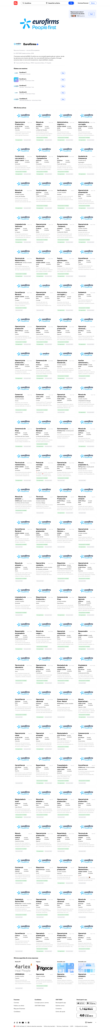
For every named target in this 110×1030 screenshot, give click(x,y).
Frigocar (38, 961)
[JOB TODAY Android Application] (91, 1003)
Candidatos (17, 1011)
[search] (71, 3)
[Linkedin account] (28, 1022)
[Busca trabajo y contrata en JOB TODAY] (16, 3)
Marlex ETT (18, 961)
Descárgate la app (61, 1002)
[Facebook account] (20, 1022)
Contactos (59, 1008)
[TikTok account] (14, 1022)
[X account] (25, 1022)
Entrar (93, 3)
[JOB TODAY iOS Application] (81, 1003)
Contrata (16, 1002)
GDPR (71, 1026)
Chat (63, 73)
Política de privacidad (49, 1026)
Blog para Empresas (19, 1008)
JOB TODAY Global (40, 1005)
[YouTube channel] (23, 1022)
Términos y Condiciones (62, 1026)
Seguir (91, 14)
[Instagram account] (17, 1022)
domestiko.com (61, 961)
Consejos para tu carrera (42, 1002)
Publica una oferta (19, 1005)
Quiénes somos (60, 1005)
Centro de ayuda (60, 1011)
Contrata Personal (83, 3)
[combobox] (34, 3)
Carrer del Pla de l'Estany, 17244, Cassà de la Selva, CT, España (33, 63)
